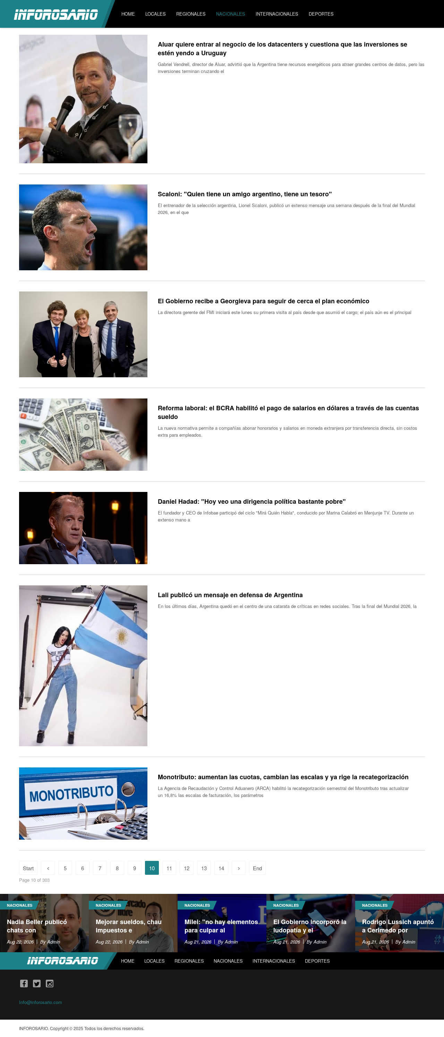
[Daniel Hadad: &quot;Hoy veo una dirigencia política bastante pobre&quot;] (83, 528)
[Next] (239, 868)
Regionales (189, 960)
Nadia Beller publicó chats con (37, 926)
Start (28, 868)
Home (128, 960)
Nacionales (19, 905)
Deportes (317, 960)
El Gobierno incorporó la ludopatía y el (310, 926)
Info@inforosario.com (40, 1002)
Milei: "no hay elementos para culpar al (221, 926)
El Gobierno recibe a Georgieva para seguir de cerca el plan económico (263, 300)
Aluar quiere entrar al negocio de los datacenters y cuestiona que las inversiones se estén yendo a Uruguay (282, 48)
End (257, 868)
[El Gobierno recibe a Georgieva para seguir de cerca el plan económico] (83, 334)
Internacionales (274, 960)
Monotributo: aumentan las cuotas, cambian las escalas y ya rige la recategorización (283, 776)
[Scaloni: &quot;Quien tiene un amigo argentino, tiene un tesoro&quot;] (83, 227)
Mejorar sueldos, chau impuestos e (129, 926)
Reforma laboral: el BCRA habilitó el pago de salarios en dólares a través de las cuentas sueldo (288, 412)
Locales (154, 960)
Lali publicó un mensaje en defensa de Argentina (230, 594)
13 (204, 868)
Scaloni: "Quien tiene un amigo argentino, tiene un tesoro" (245, 193)
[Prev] (48, 868)
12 (186, 868)
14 (221, 868)
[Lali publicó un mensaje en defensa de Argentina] (83, 665)
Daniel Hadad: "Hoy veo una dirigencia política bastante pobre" (252, 501)
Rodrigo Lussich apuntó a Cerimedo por (398, 926)
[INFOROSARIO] (56, 14)
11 (169, 868)
